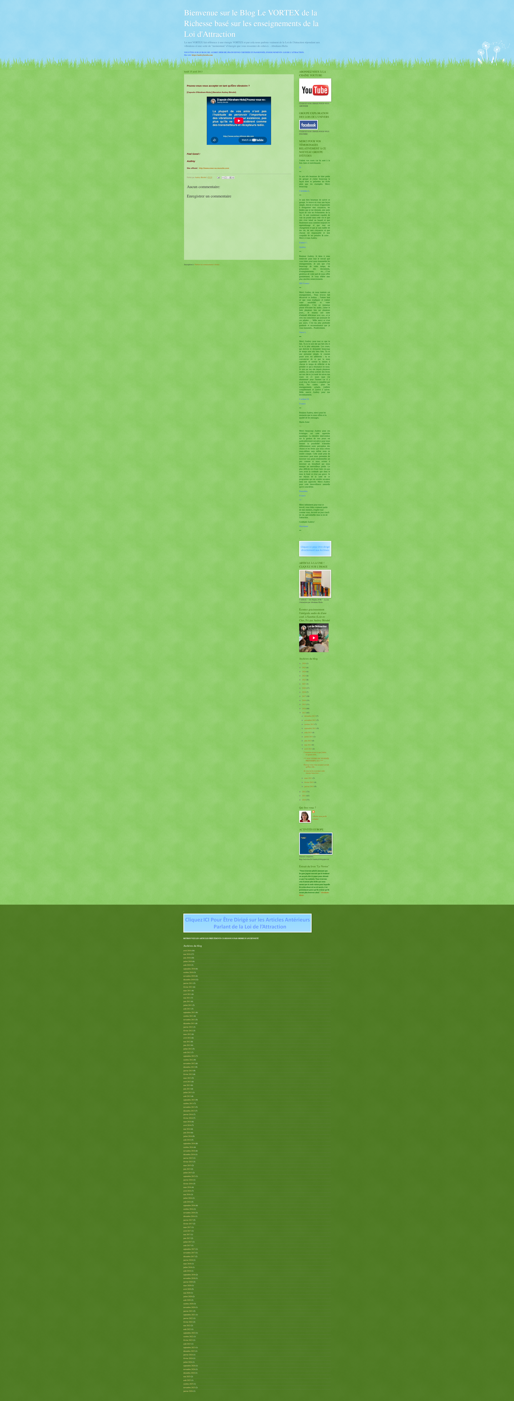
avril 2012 (187, 1037)
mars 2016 (187, 1187)
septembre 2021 (189, 1314)
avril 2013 (308, 748)
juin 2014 (186, 1132)
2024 (304, 671)
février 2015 (188, 1161)
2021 (304, 684)
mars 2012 (187, 1034)
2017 (304, 696)
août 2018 (187, 1271)
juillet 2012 (187, 1048)
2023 (304, 675)
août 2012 (187, 1052)
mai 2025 (186, 1376)
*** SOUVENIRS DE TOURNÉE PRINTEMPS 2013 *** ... (316, 759)
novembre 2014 (189, 1150)
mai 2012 (186, 1041)
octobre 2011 (188, 1016)
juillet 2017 (187, 1241)
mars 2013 (308, 778)
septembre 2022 (189, 1333)
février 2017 (188, 1223)
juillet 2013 (308, 736)
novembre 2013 (310, 720)
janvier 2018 (188, 1260)
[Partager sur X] (228, 177)
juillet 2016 (187, 1198)
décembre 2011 (189, 1023)
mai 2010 (186, 954)
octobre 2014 (188, 1147)
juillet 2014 (187, 1136)
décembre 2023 (189, 1351)
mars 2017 (187, 1227)
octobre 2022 (188, 1336)
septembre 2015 (189, 1176)
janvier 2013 (309, 786)
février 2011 (188, 987)
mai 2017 (186, 1234)
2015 (304, 704)
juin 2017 (186, 1238)
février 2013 (309, 782)
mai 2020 (186, 1293)
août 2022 (187, 1329)
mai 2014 (186, 1129)
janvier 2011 (188, 983)
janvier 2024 (188, 1354)
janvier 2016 (188, 1180)
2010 (304, 799)
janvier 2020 (188, 1282)
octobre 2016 (188, 1209)
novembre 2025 (189, 1387)
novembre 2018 (189, 1278)
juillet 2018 (187, 1267)
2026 (304, 663)
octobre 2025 (188, 1384)
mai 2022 (186, 1325)
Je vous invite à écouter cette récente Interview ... (314, 772)
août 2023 (187, 1344)
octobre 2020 (188, 1303)
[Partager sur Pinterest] (233, 177)
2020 (304, 688)
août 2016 (187, 1201)
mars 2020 (187, 1285)
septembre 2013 (310, 728)
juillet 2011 (187, 1005)
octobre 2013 (309, 724)
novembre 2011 (189, 1019)
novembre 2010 (189, 976)
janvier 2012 (188, 1027)
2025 (304, 667)
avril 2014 (187, 1125)
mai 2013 (308, 744)
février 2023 (188, 1340)
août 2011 (187, 1008)
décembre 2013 (310, 716)
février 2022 (188, 1322)
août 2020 (187, 1300)
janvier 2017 (188, 1220)
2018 (304, 692)
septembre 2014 (189, 1143)
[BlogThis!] (225, 177)
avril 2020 (187, 1289)
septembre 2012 (189, 1056)
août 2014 (187, 1139)
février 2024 (188, 1358)
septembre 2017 (189, 1249)
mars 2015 (187, 1165)
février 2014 (188, 1118)
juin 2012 (186, 1045)
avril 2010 (187, 950)
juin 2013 (308, 740)
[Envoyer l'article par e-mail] (218, 177)
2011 (304, 795)
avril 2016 (187, 1190)
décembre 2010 (189, 979)
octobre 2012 (188, 1059)
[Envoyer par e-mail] (223, 177)
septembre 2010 (189, 968)
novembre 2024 (189, 1369)
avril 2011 (187, 994)
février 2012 (188, 1030)
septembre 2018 (189, 1274)
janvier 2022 (188, 1318)
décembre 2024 (189, 1373)
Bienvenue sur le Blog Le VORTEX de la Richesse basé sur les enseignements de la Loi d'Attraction (251, 23)
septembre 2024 (189, 1365)
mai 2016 (186, 1194)
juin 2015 (186, 1169)
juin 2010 (186, 957)
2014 (304, 708)
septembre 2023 (189, 1347)
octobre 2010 (188, 972)
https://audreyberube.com (202, 55)
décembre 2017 (189, 1256)
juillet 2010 (187, 961)
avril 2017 (187, 1231)
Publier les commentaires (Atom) (207, 264)
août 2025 (187, 1380)
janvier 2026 (188, 1391)
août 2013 (308, 732)
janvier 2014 (188, 1114)
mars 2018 (187, 1263)
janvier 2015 (188, 1158)
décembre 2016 (189, 1216)
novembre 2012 (189, 1063)
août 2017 (187, 1245)
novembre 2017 (189, 1252)
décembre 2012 (189, 1067)
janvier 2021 (188, 1311)
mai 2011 (186, 997)
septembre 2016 (189, 1205)
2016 (304, 700)
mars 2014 (187, 1121)
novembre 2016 (189, 1212)
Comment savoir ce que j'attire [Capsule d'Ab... (315, 753)
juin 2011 (186, 1001)
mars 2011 (187, 990)
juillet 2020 (187, 1296)
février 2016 (188, 1183)
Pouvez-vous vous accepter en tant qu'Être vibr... (316, 765)
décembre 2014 (189, 1154)
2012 (304, 791)
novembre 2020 (189, 1307)
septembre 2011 (189, 1012)
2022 (304, 679)
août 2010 (187, 965)
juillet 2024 (187, 1362)
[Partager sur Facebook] (230, 177)
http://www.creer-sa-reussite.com (214, 168)
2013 (304, 712)
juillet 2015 (187, 1172)
